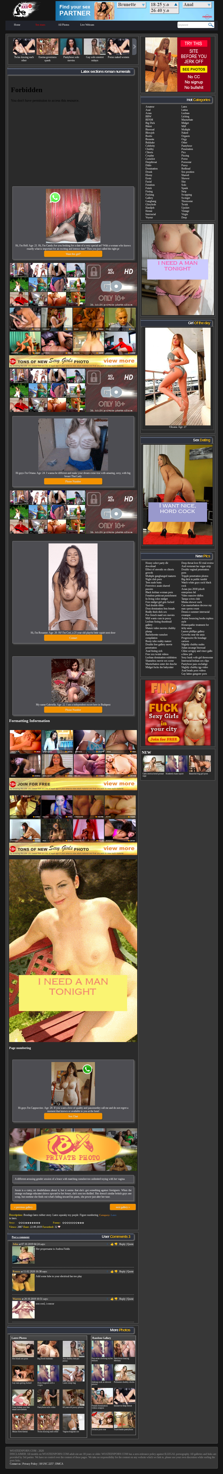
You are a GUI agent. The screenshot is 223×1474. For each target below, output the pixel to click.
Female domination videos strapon (100, 1407)
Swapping (186, 194)
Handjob (149, 207)
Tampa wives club (190, 598)
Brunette (149, 139)
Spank (184, 188)
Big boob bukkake (45, 1359)
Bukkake (150, 142)
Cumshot (150, 158)
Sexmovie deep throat (123, 1406)
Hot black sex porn (20, 1359)
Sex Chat (73, 1116)
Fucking (149, 194)
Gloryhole (150, 204)
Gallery (149, 197)
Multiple (185, 129)
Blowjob (149, 132)
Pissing (185, 155)
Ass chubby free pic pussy (71, 1360)
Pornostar (186, 162)
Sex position (187, 171)
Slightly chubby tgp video (194, 667)
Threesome (187, 201)
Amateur (149, 106)
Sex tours (40, 24)
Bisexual (149, 129)
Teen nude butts (153, 582)
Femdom (150, 184)
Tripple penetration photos (194, 576)
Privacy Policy (29, 1463)
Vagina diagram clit (71, 1432)
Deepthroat (151, 162)
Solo (183, 184)
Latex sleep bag (69, 1383)
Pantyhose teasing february (121, 1359)
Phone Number (73, 481)
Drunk (148, 171)
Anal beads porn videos (193, 670)
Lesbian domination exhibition (161, 657)
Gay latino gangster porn (194, 673)
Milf (183, 126)
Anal (147, 109)
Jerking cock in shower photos (101, 1383)
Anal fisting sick (153, 650)
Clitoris (149, 152)
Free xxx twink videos (157, 654)
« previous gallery (23, 1207)
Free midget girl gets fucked (159, 602)
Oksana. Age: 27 (177, 426)
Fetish (148, 188)
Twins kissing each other (24, 59)
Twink (184, 204)
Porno (184, 158)
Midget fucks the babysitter (159, 667)
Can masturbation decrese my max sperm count (196, 607)
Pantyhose (186, 145)
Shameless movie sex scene (159, 660)
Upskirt (185, 207)
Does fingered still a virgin (45, 1384)
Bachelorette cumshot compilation (156, 636)
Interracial (150, 214)
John (15, 1244)
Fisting (149, 191)
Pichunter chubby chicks (124, 1382)
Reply (122, 1244)
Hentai (148, 210)
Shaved (185, 175)
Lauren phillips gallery (192, 631)
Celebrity (150, 145)
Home (17, 24)
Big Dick (150, 122)
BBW (148, 116)
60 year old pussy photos (73, 1407)
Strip (183, 191)
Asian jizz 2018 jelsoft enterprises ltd (192, 591)
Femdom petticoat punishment (160, 595)
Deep (184, 217)
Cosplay (149, 155)
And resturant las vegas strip (196, 566)
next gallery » (123, 1207)
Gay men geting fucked (22, 1383)
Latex (114, 1215)
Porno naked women (118, 57)
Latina (184, 109)
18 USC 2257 (46, 1463)
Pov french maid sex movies (160, 615)
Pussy (184, 165)
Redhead (185, 168)
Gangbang (150, 201)
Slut (183, 181)
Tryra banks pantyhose (123, 1429)
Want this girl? (73, 254)
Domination (151, 168)
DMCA (59, 1463)
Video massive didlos (192, 595)
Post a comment (20, 1237)
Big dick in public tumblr (194, 579)
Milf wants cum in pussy (158, 618)
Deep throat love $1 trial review (197, 562)
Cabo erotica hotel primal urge (153, 775)
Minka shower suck (191, 602)
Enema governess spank (48, 59)
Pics (183, 152)
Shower (185, 178)
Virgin (184, 214)
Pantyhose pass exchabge (194, 664)
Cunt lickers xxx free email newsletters (21, 1408)
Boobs (148, 136)
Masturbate (187, 119)
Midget (185, 122)
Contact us (15, 1463)
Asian (148, 113)
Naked (184, 132)
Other (184, 142)
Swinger (185, 197)
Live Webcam (87, 24)
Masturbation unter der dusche (161, 664)
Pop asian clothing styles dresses (102, 1359)
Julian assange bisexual (193, 647)
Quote (130, 1244)
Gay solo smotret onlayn (95, 59)
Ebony (148, 175)
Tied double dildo (154, 605)
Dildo (148, 165)
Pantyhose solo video (46, 1407)
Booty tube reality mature (158, 641)
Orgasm (185, 136)
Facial (148, 181)
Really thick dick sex (156, 611)
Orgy (184, 139)
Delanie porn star (99, 1429)
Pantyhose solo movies (71, 59)
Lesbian (185, 113)
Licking (185, 116)
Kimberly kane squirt (175, 774)
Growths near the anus (193, 634)
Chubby (149, 149)
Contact (73, 637)
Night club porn (153, 579)
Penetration (187, 149)
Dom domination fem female (160, 608)
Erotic (148, 178)
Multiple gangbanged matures (160, 576)
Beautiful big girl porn (198, 774)
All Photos (63, 24)
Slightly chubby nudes (192, 644)
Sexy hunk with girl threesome (197, 657)
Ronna (16, 1271)
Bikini (148, 126)
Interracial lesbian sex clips (195, 660)
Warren (17, 1298)
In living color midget (156, 598)
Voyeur (149, 217)
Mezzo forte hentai (20, 1432)
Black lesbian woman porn (159, 592)
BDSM (149, 119)
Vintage (185, 210)
